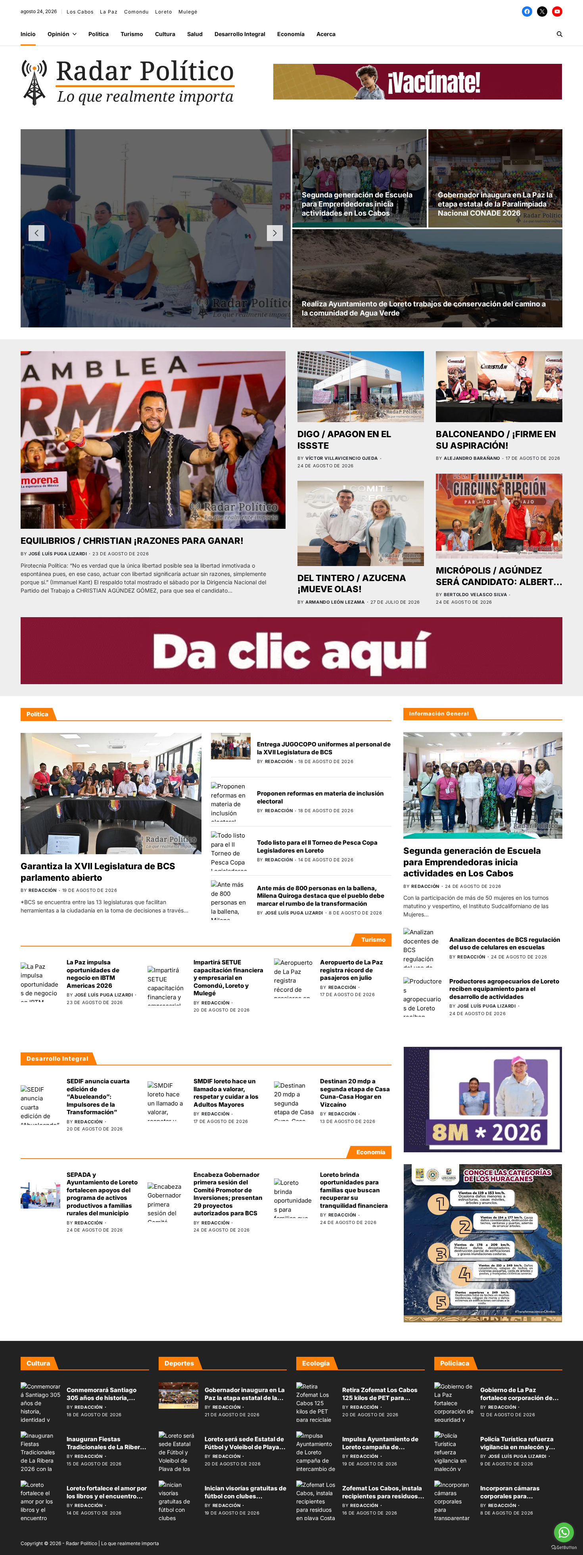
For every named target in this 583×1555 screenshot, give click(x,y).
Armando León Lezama (334, 602)
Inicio (28, 34)
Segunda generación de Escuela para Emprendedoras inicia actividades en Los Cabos (357, 204)
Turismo (132, 34)
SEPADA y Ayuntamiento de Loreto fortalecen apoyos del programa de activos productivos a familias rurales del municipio (102, 1194)
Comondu (136, 12)
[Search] (559, 34)
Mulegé (188, 12)
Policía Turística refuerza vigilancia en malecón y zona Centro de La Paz (517, 1446)
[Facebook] (527, 11)
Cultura (165, 34)
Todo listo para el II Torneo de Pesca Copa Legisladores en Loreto (317, 846)
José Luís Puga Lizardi (58, 554)
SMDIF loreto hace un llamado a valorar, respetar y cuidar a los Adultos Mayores (226, 1092)
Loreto (163, 12)
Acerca (326, 34)
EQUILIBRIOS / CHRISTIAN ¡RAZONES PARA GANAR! (132, 541)
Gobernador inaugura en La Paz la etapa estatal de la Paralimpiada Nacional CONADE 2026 (495, 204)
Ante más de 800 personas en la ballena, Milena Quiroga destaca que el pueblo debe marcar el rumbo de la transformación (320, 895)
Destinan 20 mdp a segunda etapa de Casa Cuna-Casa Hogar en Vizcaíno (355, 1092)
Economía (291, 34)
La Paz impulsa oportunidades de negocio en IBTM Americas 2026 (93, 973)
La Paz (109, 12)
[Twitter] (542, 11)
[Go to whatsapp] (564, 1532)
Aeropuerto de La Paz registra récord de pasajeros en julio (351, 969)
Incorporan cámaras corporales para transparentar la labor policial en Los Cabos (512, 1499)
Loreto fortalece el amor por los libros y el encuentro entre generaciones (107, 1495)
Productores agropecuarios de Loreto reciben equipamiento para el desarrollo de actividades (504, 988)
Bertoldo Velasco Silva (475, 594)
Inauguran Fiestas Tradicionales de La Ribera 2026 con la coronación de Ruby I (105, 1450)
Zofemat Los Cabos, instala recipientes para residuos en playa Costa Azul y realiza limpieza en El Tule (382, 1499)
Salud (195, 34)
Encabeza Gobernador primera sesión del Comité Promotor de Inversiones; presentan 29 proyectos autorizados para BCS (228, 1194)
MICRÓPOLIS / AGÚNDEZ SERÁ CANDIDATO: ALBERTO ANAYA (498, 581)
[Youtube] (557, 11)
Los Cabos (80, 12)
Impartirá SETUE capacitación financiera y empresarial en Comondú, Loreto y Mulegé (228, 977)
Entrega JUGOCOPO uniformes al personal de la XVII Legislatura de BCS (324, 748)
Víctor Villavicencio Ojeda (341, 458)
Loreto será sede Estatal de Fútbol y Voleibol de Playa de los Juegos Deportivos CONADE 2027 (244, 1450)
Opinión (58, 34)
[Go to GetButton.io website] (564, 1547)
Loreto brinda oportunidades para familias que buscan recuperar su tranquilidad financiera (354, 1190)
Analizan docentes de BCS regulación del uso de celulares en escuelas (504, 943)
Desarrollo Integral (240, 34)
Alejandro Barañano (472, 458)
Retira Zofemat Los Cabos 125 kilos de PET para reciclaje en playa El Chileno (383, 1397)
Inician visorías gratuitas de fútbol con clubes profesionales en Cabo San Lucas (245, 1499)
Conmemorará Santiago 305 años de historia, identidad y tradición (101, 1397)
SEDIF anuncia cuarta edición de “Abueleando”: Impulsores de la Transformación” (98, 1096)
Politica (98, 34)
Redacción (126, 264)
